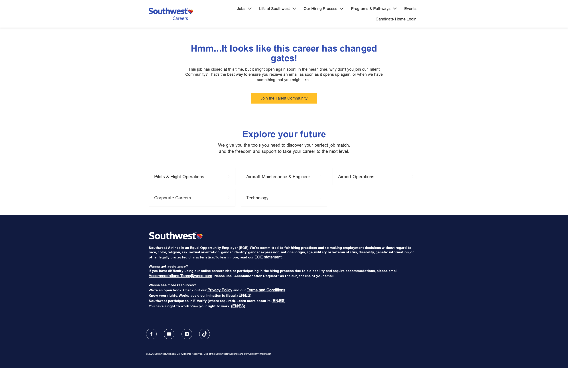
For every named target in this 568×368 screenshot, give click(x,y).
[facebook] (151, 334)
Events (410, 8)
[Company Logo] (171, 14)
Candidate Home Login (396, 19)
